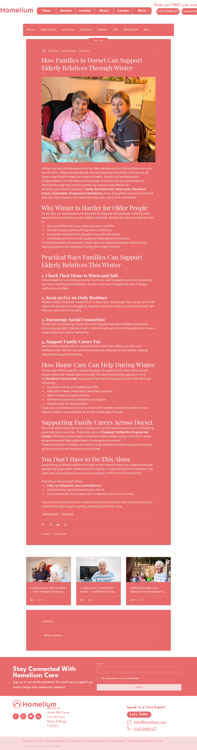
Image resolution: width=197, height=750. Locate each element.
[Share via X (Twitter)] (50, 524)
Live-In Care (68, 30)
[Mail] (129, 722)
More (146, 30)
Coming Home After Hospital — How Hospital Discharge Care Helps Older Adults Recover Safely (48, 589)
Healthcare (85, 30)
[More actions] (153, 51)
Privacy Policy (33, 740)
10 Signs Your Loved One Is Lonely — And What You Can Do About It (97, 589)
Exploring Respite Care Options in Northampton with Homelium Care (148, 589)
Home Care (67, 514)
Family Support (48, 30)
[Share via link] (65, 524)
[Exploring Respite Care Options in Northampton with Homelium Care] (148, 569)
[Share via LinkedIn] (58, 524)
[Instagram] (23, 716)
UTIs (115, 30)
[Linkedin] (38, 716)
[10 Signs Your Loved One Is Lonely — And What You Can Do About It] (98, 569)
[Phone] (129, 728)
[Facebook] (16, 716)
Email (100, 664)
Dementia (102, 30)
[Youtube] (31, 716)
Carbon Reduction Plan (145, 740)
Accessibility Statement (64, 740)
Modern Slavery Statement (104, 740)
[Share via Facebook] (43, 524)
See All (167, 551)
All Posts (30, 30)
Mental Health (131, 30)
